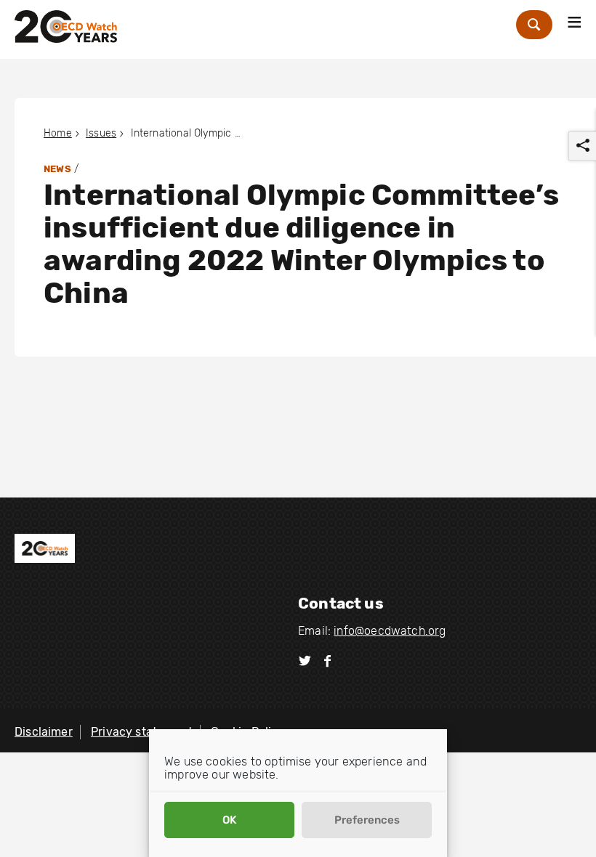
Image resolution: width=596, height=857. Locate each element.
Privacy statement (142, 732)
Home (58, 133)
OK (229, 819)
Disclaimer (44, 732)
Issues (101, 133)
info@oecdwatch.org (390, 631)
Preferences (367, 819)
